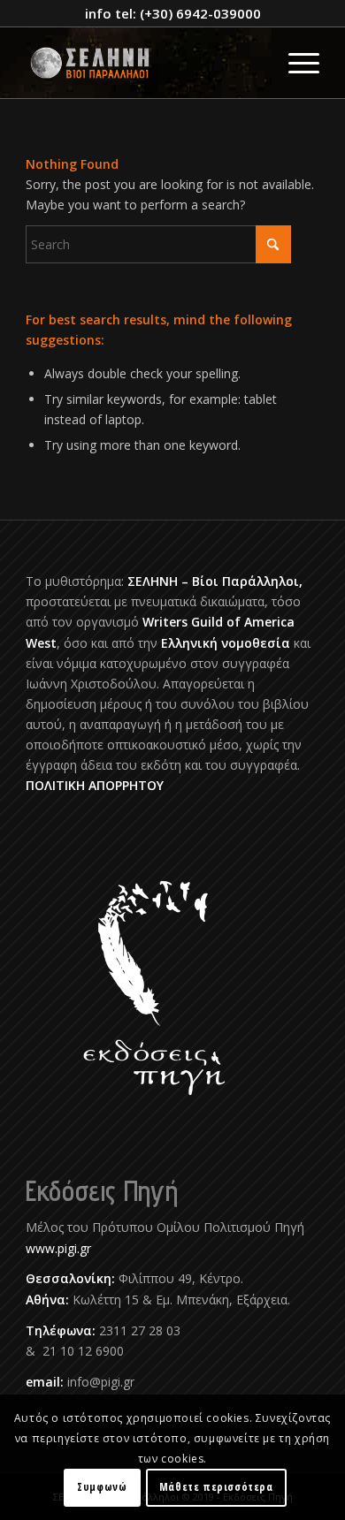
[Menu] (295, 62)
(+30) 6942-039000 (200, 13)
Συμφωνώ (101, 1486)
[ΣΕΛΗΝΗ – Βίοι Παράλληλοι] (143, 62)
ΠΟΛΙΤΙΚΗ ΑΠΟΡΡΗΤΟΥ (95, 785)
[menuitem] (295, 62)
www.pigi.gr (58, 1248)
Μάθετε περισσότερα (216, 1486)
